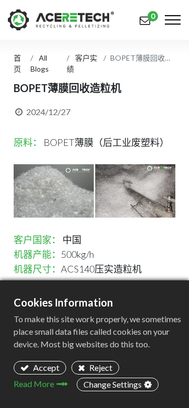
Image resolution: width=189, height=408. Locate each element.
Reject (100, 367)
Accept (45, 367)
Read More (34, 384)
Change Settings (112, 384)
